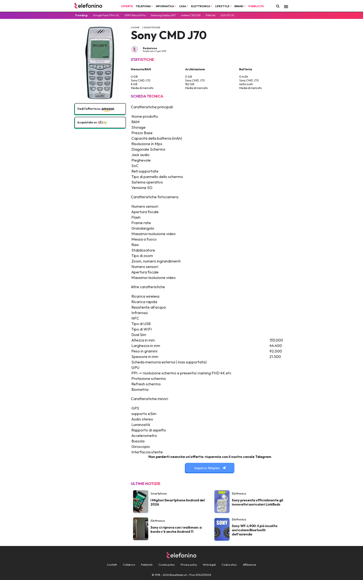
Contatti (112, 564)
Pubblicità (256, 6)
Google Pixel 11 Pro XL (106, 15)
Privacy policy (189, 564)
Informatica (165, 6)
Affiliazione (249, 564)
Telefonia (143, 6)
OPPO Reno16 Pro (135, 15)
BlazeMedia (176, 575)
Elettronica (201, 6)
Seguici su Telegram (207, 468)
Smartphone (152, 27)
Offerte (127, 6)
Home (136, 27)
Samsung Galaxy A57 (163, 15)
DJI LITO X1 (227, 15)
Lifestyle (222, 6)
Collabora (129, 564)
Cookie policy (166, 564)
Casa (183, 6)
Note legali (209, 564)
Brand (239, 6)
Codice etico (229, 564)
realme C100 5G (191, 15)
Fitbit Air (211, 15)
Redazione (150, 48)
